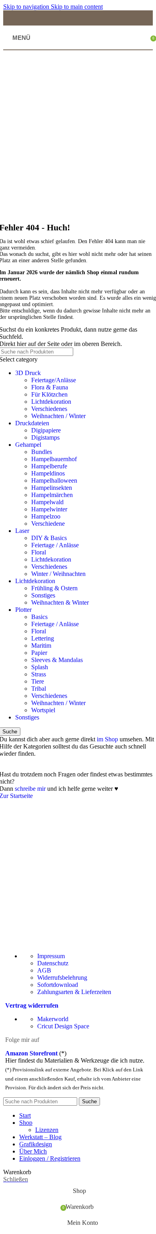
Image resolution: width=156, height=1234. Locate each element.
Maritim (41, 645)
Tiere (37, 681)
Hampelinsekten (51, 487)
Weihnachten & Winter (60, 602)
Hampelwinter (49, 509)
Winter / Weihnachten (58, 573)
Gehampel (28, 444)
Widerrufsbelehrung (62, 977)
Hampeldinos (48, 473)
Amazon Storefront (31, 1053)
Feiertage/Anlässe (53, 380)
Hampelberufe (49, 466)
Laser (22, 530)
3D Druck (28, 372)
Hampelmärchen (52, 494)
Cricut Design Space (63, 1026)
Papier (39, 652)
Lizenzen (46, 1129)
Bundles (41, 451)
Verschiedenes (49, 408)
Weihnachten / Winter (58, 416)
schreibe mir (30, 788)
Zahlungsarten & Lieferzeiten (74, 991)
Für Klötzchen (49, 394)
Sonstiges (43, 595)
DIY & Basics (49, 537)
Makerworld (52, 1019)
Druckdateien (32, 423)
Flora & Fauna (49, 387)
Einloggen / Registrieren (49, 1158)
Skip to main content (77, 6)
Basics (39, 616)
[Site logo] (78, 47)
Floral (38, 552)
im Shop (107, 739)
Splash (39, 667)
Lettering (42, 638)
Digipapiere (46, 430)
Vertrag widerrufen (31, 1005)
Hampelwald (47, 502)
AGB (44, 970)
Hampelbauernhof (54, 459)
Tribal (38, 688)
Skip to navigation (27, 6)
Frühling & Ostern (54, 588)
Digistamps (45, 437)
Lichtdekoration (51, 401)
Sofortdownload (57, 984)
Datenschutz (52, 963)
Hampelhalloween (54, 480)
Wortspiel (43, 710)
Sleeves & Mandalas (57, 659)
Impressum (51, 956)
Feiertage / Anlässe (55, 545)
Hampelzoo (45, 516)
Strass (38, 674)
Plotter (23, 609)
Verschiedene (48, 523)
